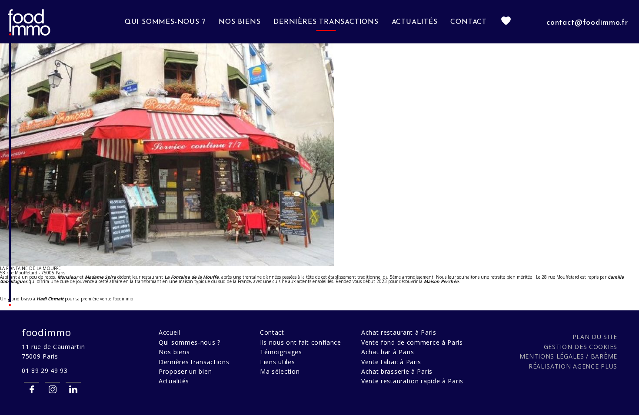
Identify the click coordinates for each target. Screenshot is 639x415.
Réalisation (573, 366)
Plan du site (594, 337)
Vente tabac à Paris (391, 362)
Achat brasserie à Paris (397, 371)
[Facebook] (31, 389)
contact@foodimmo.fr (587, 22)
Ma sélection (280, 371)
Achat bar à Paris (387, 352)
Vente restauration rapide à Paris (412, 381)
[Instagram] (52, 389)
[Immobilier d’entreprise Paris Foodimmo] (30, 34)
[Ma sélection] (506, 22)
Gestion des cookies (580, 347)
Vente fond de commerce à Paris (412, 342)
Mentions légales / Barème (568, 356)
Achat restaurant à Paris (398, 332)
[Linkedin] (73, 389)
